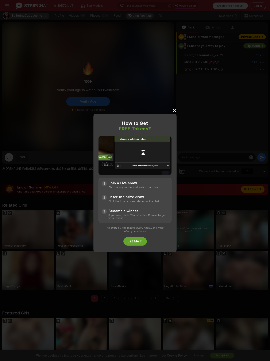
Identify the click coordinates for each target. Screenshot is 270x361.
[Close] (174, 110)
